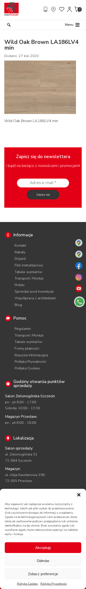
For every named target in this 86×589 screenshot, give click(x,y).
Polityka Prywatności (53, 584)
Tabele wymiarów (28, 271)
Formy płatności (27, 348)
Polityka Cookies (27, 584)
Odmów (43, 561)
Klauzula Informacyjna (31, 355)
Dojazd (20, 258)
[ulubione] (61, 9)
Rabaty (20, 252)
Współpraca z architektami (35, 298)
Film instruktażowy (29, 265)
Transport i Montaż (29, 278)
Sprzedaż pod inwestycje (34, 291)
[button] (78, 494)
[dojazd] (54, 9)
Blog (18, 304)
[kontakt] (46, 9)
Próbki (19, 285)
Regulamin (23, 328)
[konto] (69, 9)
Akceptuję (43, 548)
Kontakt (20, 245)
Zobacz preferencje (43, 574)
